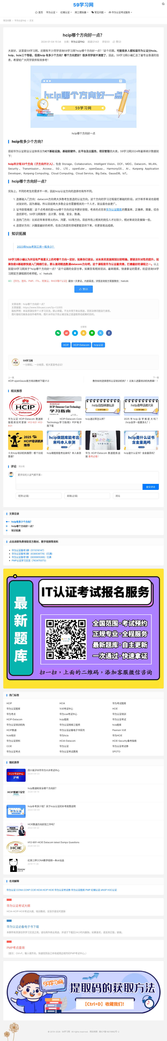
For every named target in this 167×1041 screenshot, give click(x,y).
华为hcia (64, 735)
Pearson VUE (119, 730)
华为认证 (50, 12)
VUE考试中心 (66, 708)
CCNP (26, 889)
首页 (39, 12)
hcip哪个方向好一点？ (83, 35)
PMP (87, 889)
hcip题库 (64, 719)
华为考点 (11, 714)
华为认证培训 (119, 714)
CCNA (19, 889)
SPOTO (116, 751)
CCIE (9, 746)
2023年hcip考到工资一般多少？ (36, 246)
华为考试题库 (119, 703)
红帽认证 (65, 12)
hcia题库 (116, 724)
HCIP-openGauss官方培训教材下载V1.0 (28, 380)
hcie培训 (11, 735)
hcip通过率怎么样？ (95, 418)
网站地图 (94, 1031)
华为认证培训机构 (16, 724)
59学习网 (83, 5)
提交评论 (150, 486)
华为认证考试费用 (69, 751)
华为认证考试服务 (119, 12)
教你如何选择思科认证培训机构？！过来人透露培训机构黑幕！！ (126, 380)
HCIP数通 (11, 730)
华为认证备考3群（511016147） (29, 550)
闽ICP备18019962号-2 (109, 1031)
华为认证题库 (114, 209)
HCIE (115, 708)
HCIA (62, 703)
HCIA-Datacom (68, 740)
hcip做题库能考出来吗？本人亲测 (64, 453)
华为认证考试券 (120, 746)
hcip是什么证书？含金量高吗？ (140, 453)
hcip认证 (98, 345)
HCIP (66, 345)
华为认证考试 (119, 719)
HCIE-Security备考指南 (124, 740)
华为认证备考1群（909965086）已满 (31, 557)
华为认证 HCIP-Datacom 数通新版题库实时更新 (25, 422)
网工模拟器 (80, 12)
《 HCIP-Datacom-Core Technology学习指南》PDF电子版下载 (64, 422)
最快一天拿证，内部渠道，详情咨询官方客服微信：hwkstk (98, 281)
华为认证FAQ (20, 20)
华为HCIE (117, 735)
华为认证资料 (13, 740)
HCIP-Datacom (81, 345)
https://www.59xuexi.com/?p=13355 (42, 307)
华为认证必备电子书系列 (72, 730)
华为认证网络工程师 (70, 724)
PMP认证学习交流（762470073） (29, 560)
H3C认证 (112, 889)
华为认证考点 (13, 751)
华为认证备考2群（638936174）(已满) (32, 553)
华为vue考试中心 (68, 714)
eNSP (104, 889)
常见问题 (97, 12)
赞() (117, 41)
